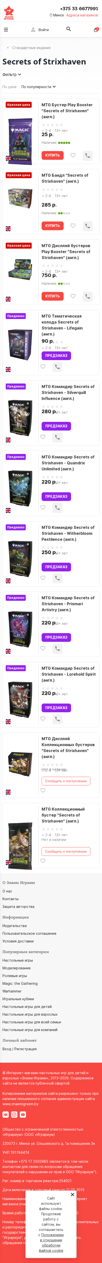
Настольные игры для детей (27, 1006)
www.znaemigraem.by (20, 1104)
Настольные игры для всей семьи (31, 1022)
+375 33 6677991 (79, 8)
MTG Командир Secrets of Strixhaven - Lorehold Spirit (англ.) (69, 674)
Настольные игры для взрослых (30, 1014)
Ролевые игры (14, 976)
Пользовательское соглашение (29, 933)
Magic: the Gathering (20, 983)
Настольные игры (17, 960)
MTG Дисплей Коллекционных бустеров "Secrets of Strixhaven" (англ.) (68, 747)
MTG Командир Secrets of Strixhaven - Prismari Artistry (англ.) (68, 603)
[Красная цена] (20, 131)
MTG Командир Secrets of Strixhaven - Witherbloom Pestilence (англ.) (68, 533)
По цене (9, 87)
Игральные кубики (18, 999)
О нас (7, 891)
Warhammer (12, 991)
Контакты (10, 899)
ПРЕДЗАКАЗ (56, 355)
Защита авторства (18, 906)
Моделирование (16, 968)
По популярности (36, 87)
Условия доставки (18, 941)
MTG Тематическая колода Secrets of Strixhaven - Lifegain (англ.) (62, 325)
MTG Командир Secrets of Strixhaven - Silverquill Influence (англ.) (68, 392)
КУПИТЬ (52, 155)
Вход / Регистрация (19, 1049)
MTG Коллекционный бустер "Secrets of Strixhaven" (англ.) (63, 815)
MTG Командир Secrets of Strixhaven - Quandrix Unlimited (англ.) (68, 462)
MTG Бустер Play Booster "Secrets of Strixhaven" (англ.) (67, 110)
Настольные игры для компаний (29, 1030)
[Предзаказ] (20, 342)
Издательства (14, 926)
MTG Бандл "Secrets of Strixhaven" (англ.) (65, 178)
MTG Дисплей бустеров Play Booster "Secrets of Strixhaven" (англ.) (66, 251)
